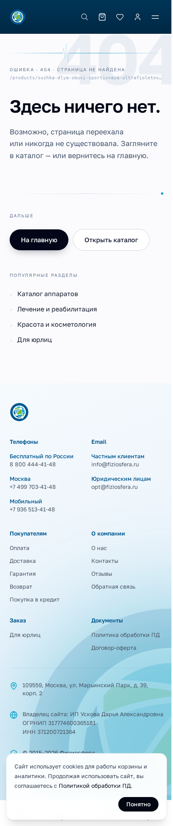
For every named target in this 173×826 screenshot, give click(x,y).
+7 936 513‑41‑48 (32, 509)
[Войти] (138, 17)
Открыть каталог (111, 240)
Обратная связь (113, 586)
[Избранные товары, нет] (120, 17)
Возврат (21, 586)
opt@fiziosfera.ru (114, 486)
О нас (99, 547)
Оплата (19, 547)
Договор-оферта (113, 647)
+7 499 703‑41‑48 (33, 486)
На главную (39, 240)
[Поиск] (84, 17)
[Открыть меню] (155, 17)
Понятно (138, 804)
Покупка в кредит (35, 599)
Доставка (23, 560)
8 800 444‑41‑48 (33, 464)
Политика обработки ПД (125, 634)
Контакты (104, 560)
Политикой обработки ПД (95, 785)
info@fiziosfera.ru (115, 464)
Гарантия (23, 573)
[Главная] (18, 17)
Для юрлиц (25, 634)
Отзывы (101, 573)
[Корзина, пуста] (102, 17)
